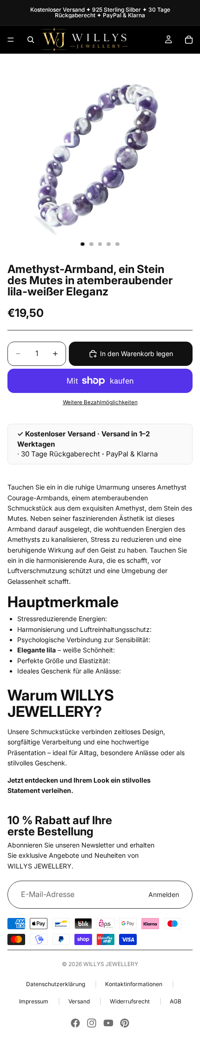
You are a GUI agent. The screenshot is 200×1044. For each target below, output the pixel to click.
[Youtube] (108, 1023)
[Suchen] (30, 39)
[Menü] (10, 39)
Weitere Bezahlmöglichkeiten (100, 402)
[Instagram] (91, 1023)
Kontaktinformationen (134, 984)
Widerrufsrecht (130, 1001)
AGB (175, 1001)
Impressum (34, 1001)
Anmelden (163, 894)
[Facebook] (75, 1023)
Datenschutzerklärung (56, 984)
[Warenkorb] (189, 39)
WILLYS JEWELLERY (110, 963)
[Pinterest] (124, 1023)
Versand (79, 1001)
